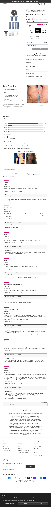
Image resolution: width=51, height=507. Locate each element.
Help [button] (19, 441)
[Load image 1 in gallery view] (6, 33)
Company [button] (36, 441)
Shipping (20, 446)
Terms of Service (24, 481)
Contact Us (20, 443)
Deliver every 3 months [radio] (44, 31)
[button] (47, 4)
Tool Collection (6, 448)
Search (17, 481)
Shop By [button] (5, 441)
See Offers (36, 1)
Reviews (35, 452)
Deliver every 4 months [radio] (31, 36)
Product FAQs (21, 444)
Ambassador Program (38, 454)
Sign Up (30, 466)
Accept (25, 503)
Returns (20, 448)
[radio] (37, 31)
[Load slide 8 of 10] (40, 105)
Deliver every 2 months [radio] (38, 31)
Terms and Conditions (23, 452)
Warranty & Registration (23, 450)
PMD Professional (38, 455)
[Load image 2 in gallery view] (11, 33)
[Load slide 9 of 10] (41, 105)
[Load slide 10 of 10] (42, 105)
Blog (35, 450)
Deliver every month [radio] (31, 31)
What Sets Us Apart (38, 444)
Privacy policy (21, 454)
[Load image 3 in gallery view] (16, 33)
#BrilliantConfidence (8, 469)
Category (5, 443)
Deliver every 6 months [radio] (38, 36)
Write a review (42, 19)
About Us (36, 443)
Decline (40, 503)
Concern (4, 444)
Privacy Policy (31, 500)
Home (27, 9)
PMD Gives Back (37, 448)
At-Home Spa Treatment (8, 446)
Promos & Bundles (7, 450)
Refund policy (32, 481)
